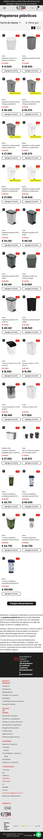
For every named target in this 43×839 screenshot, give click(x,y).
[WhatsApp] (38, 834)
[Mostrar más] (21, 603)
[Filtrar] (32, 23)
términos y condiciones (23, 765)
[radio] (33, 27)
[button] (4, 8)
